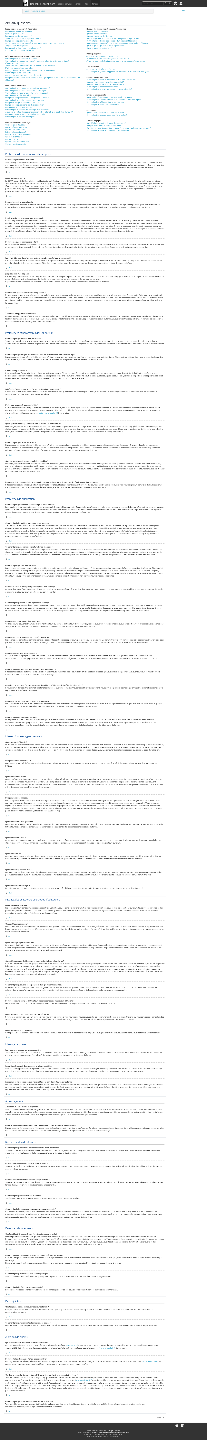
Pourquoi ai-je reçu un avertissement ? (19, 107)
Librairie (77, 4)
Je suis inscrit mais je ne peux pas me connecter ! (23, 39)
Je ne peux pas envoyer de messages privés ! (103, 56)
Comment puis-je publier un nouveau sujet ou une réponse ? (27, 88)
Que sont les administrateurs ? (97, 31)
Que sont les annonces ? (14, 137)
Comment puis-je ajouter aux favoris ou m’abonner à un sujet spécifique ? (113, 100)
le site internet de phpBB (48, 413)
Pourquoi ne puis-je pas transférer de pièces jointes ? (24, 105)
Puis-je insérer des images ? (15, 132)
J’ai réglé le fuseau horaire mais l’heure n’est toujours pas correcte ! (30, 66)
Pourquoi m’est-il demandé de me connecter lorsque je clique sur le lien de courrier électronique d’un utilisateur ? (42, 79)
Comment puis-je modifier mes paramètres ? (21, 59)
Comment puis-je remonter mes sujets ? (20, 117)
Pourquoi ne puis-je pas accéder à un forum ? (22, 103)
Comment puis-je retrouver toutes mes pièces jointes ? (106, 115)
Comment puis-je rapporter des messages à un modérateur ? (27, 110)
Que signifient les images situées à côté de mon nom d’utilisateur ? (30, 70)
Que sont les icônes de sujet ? (16, 144)
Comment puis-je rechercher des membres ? (102, 87)
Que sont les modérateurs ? (96, 34)
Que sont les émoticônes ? (15, 130)
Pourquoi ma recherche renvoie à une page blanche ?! (106, 84)
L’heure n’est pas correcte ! (15, 63)
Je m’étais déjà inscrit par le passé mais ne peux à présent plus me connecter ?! (34, 43)
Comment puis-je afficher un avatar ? (18, 73)
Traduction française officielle (108, 1432)
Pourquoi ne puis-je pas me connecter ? (19, 41)
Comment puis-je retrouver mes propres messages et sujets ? (109, 89)
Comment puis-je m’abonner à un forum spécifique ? (105, 102)
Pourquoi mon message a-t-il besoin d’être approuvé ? (25, 114)
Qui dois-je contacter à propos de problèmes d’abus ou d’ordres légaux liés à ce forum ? (118, 128)
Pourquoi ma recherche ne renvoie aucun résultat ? (105, 82)
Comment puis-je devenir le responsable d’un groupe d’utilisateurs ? (111, 41)
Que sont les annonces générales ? (18, 134)
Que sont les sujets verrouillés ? (17, 142)
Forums (95, 4)
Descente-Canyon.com (42, 3)
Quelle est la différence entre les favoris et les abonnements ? (109, 97)
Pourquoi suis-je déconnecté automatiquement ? (23, 48)
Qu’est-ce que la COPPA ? (14, 34)
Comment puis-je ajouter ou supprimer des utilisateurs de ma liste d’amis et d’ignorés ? (118, 72)
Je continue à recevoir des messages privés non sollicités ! (108, 59)
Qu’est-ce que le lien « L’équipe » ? (99, 48)
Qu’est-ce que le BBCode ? (15, 125)
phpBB (94, 1432)
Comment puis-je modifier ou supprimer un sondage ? (25, 100)
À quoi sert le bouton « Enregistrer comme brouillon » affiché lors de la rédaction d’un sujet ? (39, 112)
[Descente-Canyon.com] (25, 3)
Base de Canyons (65, 4)
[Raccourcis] (183, 10)
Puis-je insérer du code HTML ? (16, 127)
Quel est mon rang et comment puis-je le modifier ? (24, 75)
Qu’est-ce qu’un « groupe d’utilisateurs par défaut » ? (105, 46)
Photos (86, 4)
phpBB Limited (71, 1345)
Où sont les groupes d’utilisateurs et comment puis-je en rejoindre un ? (112, 39)
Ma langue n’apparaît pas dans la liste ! (19, 68)
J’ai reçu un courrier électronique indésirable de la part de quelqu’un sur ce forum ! (116, 61)
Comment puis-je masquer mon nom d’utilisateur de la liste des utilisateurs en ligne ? (37, 61)
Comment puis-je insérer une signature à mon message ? (26, 93)
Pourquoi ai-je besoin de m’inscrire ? (18, 31)
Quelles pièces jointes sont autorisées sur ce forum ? (105, 113)
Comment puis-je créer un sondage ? (19, 95)
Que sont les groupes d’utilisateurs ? (99, 36)
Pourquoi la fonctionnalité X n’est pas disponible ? (104, 126)
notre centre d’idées (150, 1361)
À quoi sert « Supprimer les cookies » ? (19, 50)
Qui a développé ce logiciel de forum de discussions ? (106, 123)
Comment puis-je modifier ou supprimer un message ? (25, 91)
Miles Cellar (125, 1432)
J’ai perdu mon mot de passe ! (16, 46)
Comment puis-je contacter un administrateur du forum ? (107, 130)
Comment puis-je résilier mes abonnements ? (103, 105)
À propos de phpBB (107, 1348)
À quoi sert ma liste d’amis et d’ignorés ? (101, 69)
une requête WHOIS (84, 1380)
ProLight (110, 1431)
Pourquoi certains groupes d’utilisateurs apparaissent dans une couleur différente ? (117, 43)
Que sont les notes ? (12, 139)
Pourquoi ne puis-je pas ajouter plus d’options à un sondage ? (27, 98)
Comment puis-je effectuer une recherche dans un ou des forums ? (111, 80)
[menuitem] (175, 4)
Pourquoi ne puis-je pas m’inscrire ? (18, 36)
